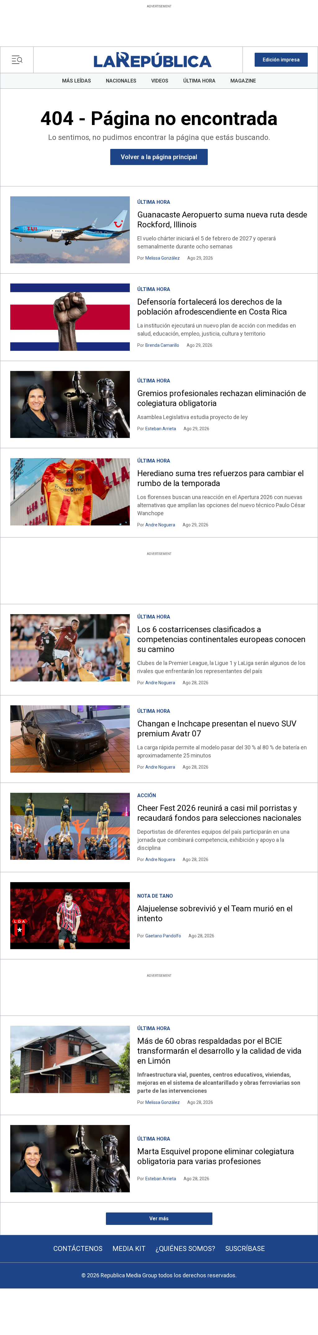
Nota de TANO (155, 896)
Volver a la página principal (159, 157)
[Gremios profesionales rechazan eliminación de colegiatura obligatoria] (70, 404)
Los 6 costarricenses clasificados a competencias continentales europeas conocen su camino (221, 639)
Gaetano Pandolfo (163, 935)
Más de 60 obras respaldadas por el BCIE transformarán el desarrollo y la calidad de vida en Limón (219, 1050)
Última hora (153, 202)
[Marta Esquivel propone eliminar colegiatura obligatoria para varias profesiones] (70, 1158)
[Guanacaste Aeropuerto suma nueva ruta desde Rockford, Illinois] (70, 229)
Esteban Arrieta (160, 428)
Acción (146, 795)
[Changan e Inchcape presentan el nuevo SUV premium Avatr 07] (70, 738)
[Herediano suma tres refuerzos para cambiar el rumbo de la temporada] (70, 491)
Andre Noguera (160, 524)
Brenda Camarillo (162, 345)
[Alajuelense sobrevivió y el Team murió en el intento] (70, 915)
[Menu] (19, 60)
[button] (281, 60)
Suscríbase (245, 1248)
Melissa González (162, 258)
